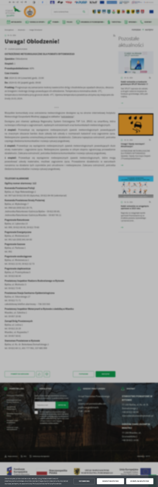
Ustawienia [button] (84, 481)
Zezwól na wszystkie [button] (139, 481)
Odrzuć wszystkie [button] (110, 481)
